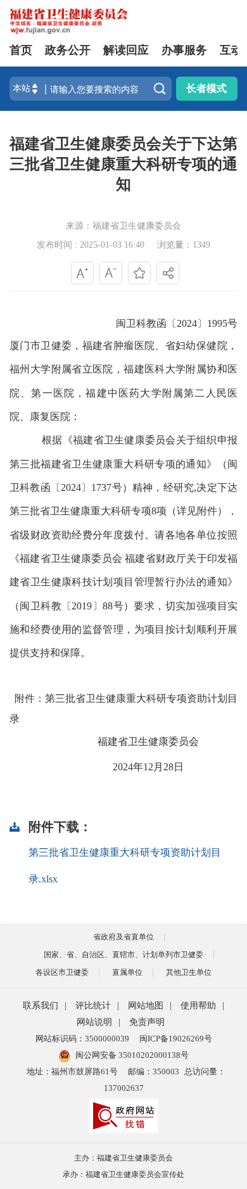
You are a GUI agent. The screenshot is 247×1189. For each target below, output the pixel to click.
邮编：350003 (153, 1071)
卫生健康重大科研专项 (100, 510)
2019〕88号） (103, 606)
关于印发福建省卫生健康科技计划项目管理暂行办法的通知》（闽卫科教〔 (124, 582)
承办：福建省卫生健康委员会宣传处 (123, 1174)
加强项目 (206, 606)
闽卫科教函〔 (146, 323)
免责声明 (147, 1022)
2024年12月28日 (148, 766)
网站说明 (94, 1022)
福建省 (113, 741)
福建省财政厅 (155, 558)
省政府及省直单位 (123, 936)
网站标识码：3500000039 (82, 1038)
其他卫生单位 (189, 972)
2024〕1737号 (91, 487)
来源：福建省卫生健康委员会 (123, 226)
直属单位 (127, 972)
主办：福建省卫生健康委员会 (123, 1158)
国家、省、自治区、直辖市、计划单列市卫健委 (123, 954)
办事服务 (184, 50)
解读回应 (126, 50)
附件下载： (60, 827)
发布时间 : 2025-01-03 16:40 (90, 245)
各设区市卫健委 (62, 972)
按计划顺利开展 (201, 629)
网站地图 (145, 1005)
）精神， (142, 487)
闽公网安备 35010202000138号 (132, 1055)
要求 (144, 606)
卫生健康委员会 (163, 741)
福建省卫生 (45, 558)
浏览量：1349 (183, 245)
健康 (81, 558)
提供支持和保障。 (50, 652)
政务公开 (68, 50)
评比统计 (93, 1005)
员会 (112, 558)
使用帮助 (198, 1005)
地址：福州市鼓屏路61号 (72, 1071)
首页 (21, 50)
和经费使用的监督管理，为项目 (92, 629)
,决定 (205, 487)
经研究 (178, 487)
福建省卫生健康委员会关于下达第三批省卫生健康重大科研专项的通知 (124, 164)
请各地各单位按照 (196, 535)
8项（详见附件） (189, 510)
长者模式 (206, 88)
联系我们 (40, 1005)
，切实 (170, 606)
